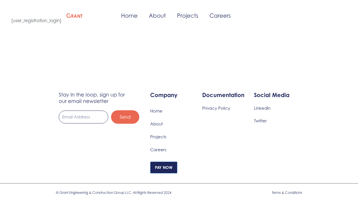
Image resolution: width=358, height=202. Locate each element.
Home (129, 15)
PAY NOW (164, 167)
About (157, 15)
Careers (220, 15)
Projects (187, 15)
